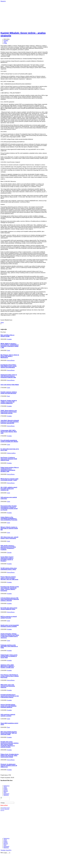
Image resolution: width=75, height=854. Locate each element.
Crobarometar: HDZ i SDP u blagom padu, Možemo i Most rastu (9, 432)
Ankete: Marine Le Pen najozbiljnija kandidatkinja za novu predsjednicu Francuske (9, 518)
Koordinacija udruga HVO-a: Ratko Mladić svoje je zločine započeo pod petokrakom (9, 366)
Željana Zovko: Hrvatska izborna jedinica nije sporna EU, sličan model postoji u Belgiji (10, 756)
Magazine (3, 1)
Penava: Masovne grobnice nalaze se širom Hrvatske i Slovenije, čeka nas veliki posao (9, 578)
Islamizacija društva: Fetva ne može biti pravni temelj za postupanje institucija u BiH (9, 376)
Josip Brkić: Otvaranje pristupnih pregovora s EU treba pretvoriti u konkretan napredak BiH (10, 422)
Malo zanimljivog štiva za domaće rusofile (7, 335)
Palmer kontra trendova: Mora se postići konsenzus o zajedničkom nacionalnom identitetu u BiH (10, 469)
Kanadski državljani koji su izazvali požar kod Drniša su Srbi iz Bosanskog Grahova (10, 696)
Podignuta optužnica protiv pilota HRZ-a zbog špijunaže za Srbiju (9, 646)
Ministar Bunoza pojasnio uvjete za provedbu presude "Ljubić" (9, 479)
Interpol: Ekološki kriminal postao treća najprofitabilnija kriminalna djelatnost (8, 706)
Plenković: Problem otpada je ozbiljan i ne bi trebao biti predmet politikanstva (9, 402)
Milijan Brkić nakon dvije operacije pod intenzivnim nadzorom (8, 686)
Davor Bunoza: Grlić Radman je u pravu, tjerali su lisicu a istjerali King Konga (10, 676)
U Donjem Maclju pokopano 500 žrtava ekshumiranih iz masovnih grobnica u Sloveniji (10, 599)
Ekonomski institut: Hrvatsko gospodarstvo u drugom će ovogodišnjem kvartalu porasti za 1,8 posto (9, 507)
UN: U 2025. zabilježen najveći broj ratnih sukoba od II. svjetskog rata (9, 489)
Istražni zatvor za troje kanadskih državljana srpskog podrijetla (10, 626)
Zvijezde (9, 552)
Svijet (8, 350)
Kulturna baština (11, 453)
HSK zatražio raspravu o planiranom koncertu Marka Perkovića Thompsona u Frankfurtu (8, 547)
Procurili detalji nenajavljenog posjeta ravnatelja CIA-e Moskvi (9, 441)
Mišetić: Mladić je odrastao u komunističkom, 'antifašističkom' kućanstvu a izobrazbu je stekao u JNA (10, 345)
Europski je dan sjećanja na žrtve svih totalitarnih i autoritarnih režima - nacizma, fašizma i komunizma (10, 588)
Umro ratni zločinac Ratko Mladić (10, 384)
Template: (3, 850)
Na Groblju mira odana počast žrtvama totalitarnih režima (9, 608)
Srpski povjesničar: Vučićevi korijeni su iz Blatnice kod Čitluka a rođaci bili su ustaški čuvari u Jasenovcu (10, 635)
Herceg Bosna (11, 360)
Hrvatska (6, 40)
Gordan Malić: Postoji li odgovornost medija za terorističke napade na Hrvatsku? (7, 559)
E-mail (5, 43)
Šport (8, 396)
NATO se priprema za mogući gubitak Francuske (9, 617)
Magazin (6, 791)
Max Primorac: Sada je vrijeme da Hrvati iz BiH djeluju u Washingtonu (10, 356)
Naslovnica (6, 785)
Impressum (6, 793)
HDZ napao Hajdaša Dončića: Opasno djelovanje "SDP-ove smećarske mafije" (9, 733)
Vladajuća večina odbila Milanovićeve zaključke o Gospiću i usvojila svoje (7, 666)
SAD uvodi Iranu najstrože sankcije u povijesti (8, 715)
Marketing (6, 795)
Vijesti (5, 787)
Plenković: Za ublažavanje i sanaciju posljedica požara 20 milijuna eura (9, 766)
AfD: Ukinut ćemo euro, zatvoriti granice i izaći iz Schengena (9, 537)
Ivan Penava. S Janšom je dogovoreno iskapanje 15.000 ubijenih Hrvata (9, 459)
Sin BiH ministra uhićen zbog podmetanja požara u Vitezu (9, 569)
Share (2, 322)
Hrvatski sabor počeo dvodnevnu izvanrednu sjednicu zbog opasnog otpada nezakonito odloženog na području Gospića (10, 744)
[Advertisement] (38, 12)
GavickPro (8, 850)
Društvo (6, 789)
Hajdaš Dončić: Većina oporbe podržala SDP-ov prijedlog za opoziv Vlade (9, 656)
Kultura (5, 788)
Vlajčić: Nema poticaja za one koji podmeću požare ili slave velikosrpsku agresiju (9, 412)
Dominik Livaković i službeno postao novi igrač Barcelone (9, 392)
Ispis (5, 42)
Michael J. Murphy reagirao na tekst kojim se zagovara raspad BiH (9, 528)
